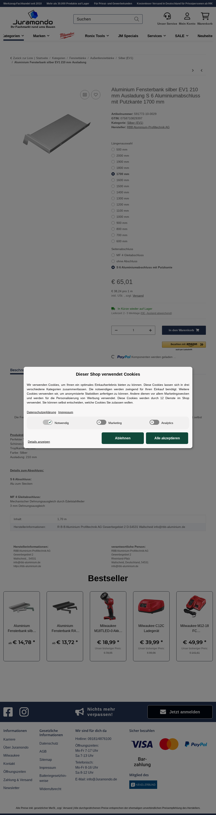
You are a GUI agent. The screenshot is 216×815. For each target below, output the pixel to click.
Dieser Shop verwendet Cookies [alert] (108, 374)
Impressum (65, 412)
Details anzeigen (39, 441)
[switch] (48, 422)
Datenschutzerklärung (41, 412)
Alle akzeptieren (167, 438)
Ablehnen (123, 438)
